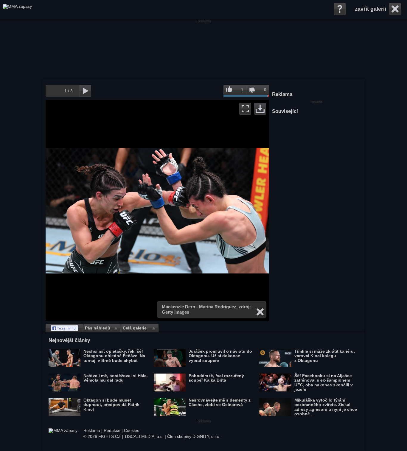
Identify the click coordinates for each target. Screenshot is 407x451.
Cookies (131, 430)
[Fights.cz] (17, 9)
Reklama (91, 430)
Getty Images (175, 312)
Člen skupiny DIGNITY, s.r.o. (193, 436)
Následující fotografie (213, 210)
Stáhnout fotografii (260, 109)
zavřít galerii (370, 9)
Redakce (112, 430)
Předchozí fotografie (101, 210)
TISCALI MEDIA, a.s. (144, 436)
